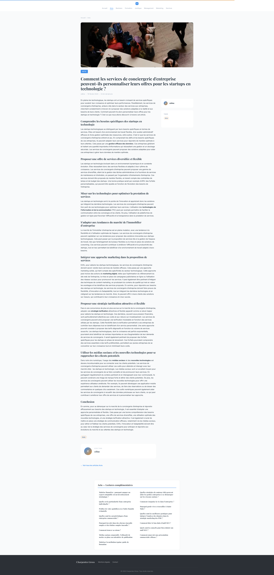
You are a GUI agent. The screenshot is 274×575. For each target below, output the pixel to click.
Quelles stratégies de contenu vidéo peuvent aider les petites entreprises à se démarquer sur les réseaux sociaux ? (156, 494)
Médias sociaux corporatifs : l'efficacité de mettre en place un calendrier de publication (115, 536)
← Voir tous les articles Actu (92, 465)
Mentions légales (104, 562)
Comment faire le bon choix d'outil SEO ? (155, 523)
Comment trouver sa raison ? (110, 530)
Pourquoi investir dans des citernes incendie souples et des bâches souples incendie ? (115, 524)
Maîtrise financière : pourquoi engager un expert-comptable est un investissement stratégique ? (114, 494)
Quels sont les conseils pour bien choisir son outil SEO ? (156, 529)
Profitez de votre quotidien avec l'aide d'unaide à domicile (116, 510)
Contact (115, 562)
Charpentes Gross (85, 561)
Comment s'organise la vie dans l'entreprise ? (157, 502)
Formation (128, 8)
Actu (111, 8)
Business (119, 8)
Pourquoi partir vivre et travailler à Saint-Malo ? (156, 507)
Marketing (159, 8)
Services (169, 8)
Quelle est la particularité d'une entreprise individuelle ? (115, 503)
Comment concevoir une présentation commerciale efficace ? (154, 536)
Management (148, 8)
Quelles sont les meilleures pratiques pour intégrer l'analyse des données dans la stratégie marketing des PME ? (156, 516)
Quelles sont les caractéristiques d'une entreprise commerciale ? (113, 517)
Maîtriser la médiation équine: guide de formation (114, 543)
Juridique (138, 8)
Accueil (104, 8)
